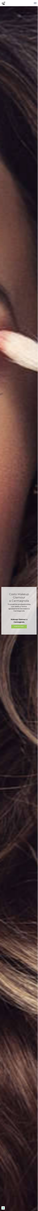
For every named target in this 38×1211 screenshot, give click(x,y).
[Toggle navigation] (35, 3)
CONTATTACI (19, 626)
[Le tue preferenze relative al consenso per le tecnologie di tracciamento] (3, 1208)
